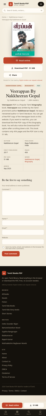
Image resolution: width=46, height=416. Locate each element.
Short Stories (7, 314)
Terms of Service (8, 377)
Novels (4, 298)
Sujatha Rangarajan (9, 332)
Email (4, 228)
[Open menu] (4, 4)
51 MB (35, 405)
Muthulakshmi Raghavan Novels (14, 343)
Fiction (4, 302)
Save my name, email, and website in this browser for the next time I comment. (25, 247)
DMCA (4, 369)
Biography (29, 86)
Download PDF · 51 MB (24, 68)
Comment (6, 189)
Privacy (4, 391)
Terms (11, 391)
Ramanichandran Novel (11, 328)
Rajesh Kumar (7, 339)
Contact (24, 391)
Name (5, 219)
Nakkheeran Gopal (16, 17)
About (4, 357)
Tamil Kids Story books (10, 310)
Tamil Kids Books (8, 306)
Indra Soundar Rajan (10, 324)
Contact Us (6, 361)
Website (5, 237)
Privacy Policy (7, 365)
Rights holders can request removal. (31, 80)
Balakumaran (7, 335)
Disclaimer (6, 373)
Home (4, 17)
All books (5, 294)
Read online (24, 60)
